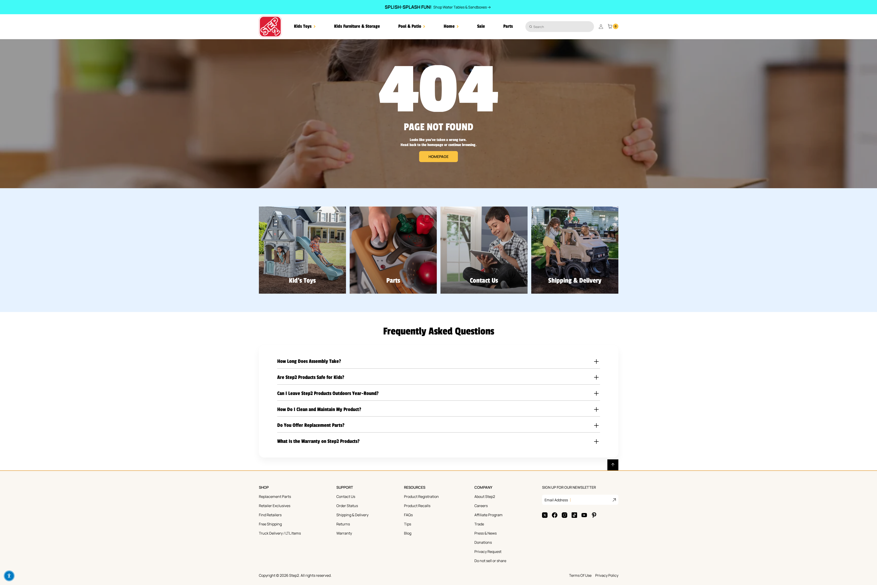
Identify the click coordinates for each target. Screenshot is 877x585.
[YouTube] (584, 515)
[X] (545, 515)
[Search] (530, 26)
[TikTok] (574, 515)
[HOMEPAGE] (438, 113)
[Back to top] (612, 464)
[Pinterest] (594, 515)
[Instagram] (564, 515)
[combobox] (559, 26)
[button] (305, 26)
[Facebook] (554, 515)
